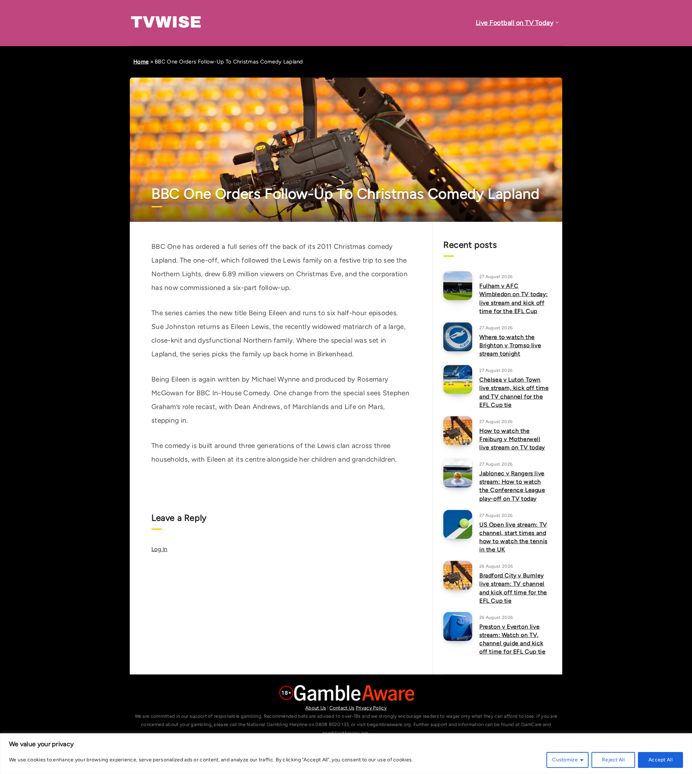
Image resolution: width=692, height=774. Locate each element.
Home (140, 61)
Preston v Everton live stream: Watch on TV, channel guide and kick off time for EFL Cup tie (512, 639)
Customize (565, 760)
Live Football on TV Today (515, 23)
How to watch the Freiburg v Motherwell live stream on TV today (512, 439)
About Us (315, 708)
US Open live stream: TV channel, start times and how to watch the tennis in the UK (513, 537)
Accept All (660, 760)
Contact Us (341, 708)
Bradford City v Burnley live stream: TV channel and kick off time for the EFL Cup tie (513, 588)
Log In (159, 549)
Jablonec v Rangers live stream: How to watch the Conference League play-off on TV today (512, 486)
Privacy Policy (371, 708)
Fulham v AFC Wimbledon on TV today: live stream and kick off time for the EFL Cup (513, 298)
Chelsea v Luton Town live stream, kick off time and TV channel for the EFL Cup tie (514, 392)
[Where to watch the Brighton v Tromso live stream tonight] (457, 336)
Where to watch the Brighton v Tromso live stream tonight (510, 345)
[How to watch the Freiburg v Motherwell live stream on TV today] (457, 430)
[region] (346, 753)
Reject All (613, 760)
